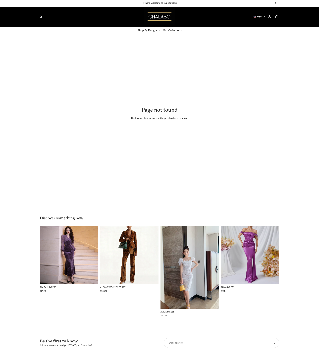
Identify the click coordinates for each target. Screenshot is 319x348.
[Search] (41, 16)
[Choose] (93, 279)
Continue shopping (159, 130)
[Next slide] (154, 255)
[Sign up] (274, 342)
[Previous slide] (105, 255)
